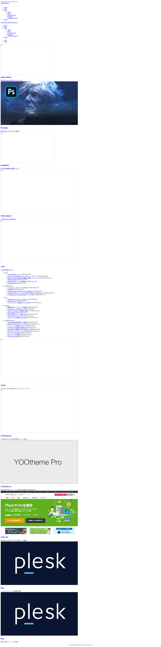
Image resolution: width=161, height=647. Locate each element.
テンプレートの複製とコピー (16, 325)
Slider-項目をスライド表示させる (17, 314)
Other (8, 13)
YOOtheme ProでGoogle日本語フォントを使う (20, 294)
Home (5, 7)
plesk (2, 588)
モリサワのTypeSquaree (14, 333)
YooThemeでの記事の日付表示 (16, 327)
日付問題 (10, 289)
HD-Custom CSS (12, 312)
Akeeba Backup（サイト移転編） (17, 281)
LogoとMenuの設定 (13, 336)
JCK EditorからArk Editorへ (15, 309)
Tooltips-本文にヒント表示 (15, 316)
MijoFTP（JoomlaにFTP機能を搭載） (18, 310)
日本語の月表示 (12, 279)
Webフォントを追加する (14, 334)
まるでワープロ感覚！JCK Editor (17, 317)
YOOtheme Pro (11, 15)
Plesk (5, 9)
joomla (3, 385)
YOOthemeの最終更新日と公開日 (17, 322)
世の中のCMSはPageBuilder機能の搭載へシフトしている (24, 278)
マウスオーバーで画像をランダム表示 (18, 302)
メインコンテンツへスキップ (9, 1)
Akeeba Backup (11, 283)
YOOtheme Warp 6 (12, 18)
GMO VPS (4, 537)
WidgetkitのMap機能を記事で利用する (18, 329)
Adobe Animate (11, 301)
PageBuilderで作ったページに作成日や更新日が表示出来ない (25, 293)
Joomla (9, 12)
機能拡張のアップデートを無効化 (17, 307)
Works (5, 19)
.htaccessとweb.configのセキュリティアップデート (22, 276)
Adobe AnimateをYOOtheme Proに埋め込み (19, 291)
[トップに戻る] (5, 3)
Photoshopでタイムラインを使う (16, 299)
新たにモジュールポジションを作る (18, 331)
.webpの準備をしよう (13, 274)
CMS (5, 10)
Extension (10, 16)
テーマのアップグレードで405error (17, 287)
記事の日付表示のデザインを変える (18, 324)
